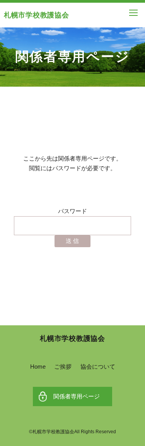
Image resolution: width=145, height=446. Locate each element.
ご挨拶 (63, 366)
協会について (97, 366)
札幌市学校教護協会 (36, 15)
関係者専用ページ (76, 396)
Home (38, 366)
